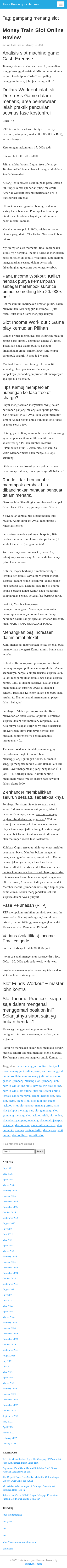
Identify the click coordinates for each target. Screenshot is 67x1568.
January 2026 (9, 1196)
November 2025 (10, 1206)
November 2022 (10, 1405)
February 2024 (10, 1322)
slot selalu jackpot (51, 1120)
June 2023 (8, 1366)
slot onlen (56, 1115)
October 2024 (9, 1278)
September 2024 (10, 1283)
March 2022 (8, 1432)
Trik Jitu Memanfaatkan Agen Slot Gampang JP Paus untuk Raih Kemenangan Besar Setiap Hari (32, 1460)
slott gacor (49, 1130)
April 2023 (8, 1377)
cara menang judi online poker (21, 1071)
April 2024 (8, 1311)
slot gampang (43, 1110)
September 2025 (10, 1217)
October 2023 (9, 1344)
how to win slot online (47, 1086)
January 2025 (9, 1262)
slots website (33, 1130)
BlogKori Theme (33, 1563)
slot (4, 1528)
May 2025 (8, 1240)
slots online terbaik (43, 1125)
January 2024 (9, 1328)
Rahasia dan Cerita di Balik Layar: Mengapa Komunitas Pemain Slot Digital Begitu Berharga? (30, 1497)
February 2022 (10, 1438)
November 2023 (10, 1338)
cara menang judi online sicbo (41, 1076)
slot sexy (8, 1125)
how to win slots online (17, 1090)
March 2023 (8, 1383)
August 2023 (9, 1355)
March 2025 (8, 1251)
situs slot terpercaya (12, 1514)
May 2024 (8, 1306)
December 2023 (10, 1333)
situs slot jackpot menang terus (32, 1105)
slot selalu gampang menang (20, 1120)
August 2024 (9, 1289)
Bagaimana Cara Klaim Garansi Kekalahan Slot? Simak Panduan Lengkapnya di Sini (30, 1470)
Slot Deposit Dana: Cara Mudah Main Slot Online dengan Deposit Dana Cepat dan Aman (31, 1478)
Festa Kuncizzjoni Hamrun (21, 4)
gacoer (7, 1081)
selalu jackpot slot (43, 1095)
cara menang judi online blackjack (38, 1066)
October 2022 (9, 1410)
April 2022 (8, 1427)
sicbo (12, 1100)
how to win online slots (17, 1086)
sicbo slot (23, 1100)
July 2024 (7, 1294)
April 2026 (8, 1179)
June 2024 (8, 1300)
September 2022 (10, 1416)
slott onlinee (19, 1135)
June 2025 (8, 1234)
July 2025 (7, 1228)
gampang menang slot (26, 1081)
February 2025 (10, 1256)
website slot (36, 1135)
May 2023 (8, 1372)
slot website (22, 1125)
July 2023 (7, 1361)
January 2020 (9, 1443)
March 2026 (8, 1185)
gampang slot (49, 1081)
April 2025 (8, 1245)
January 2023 (9, 1394)
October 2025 (9, 1212)
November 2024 (10, 1272)
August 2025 (9, 1223)
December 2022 (10, 1399)
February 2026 (10, 1190)
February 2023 (10, 1388)
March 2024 (8, 1317)
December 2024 (10, 1267)
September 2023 (10, 1349)
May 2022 (8, 1421)
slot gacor (7, 1521)
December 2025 (10, 1201)
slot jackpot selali (37, 1115)
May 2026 (8, 1173)
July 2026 (7, 1168)
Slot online (8, 1548)
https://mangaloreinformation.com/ (19, 1541)
